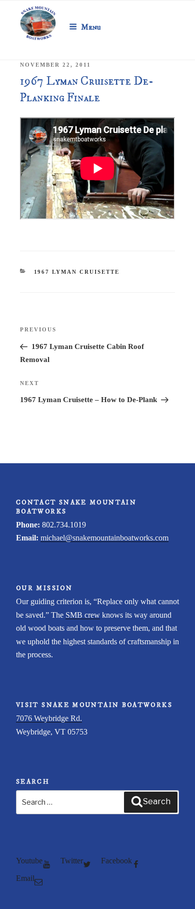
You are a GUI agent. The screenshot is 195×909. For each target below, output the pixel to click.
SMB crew (83, 615)
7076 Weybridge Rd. (49, 718)
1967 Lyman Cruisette (77, 272)
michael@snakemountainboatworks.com (104, 537)
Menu (91, 27)
